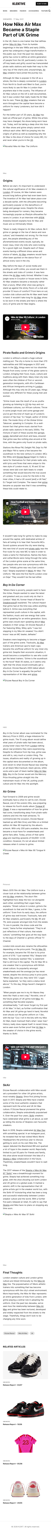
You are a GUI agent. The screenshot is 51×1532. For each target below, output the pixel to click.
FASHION (23, 11)
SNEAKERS (13, 11)
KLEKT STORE (42, 3)
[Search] (49, 10)
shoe (5, 838)
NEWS (5, 11)
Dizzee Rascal (23, 457)
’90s (16, 367)
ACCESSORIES (34, 11)
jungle (6, 436)
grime (44, 482)
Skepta (19, 1096)
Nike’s (30, 570)
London (42, 81)
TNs (11, 977)
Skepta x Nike (9, 1159)
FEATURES (45, 11)
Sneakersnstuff (10, 602)
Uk (32, 1333)
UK (31, 140)
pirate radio (34, 548)
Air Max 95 (40, 949)
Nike (43, 621)
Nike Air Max (15, 44)
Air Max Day (39, 1130)
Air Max (24, 100)
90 (36, 919)
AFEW (41, 217)
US (26, 404)
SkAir (31, 1115)
